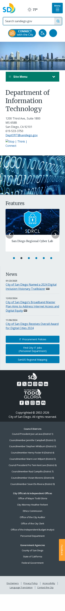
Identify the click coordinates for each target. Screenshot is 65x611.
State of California (32, 556)
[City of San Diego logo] (9, 8)
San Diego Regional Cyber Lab (32, 241)
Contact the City (45, 587)
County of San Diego (32, 550)
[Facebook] (19, 384)
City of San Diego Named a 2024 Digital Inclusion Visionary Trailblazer (31, 287)
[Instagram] (35, 384)
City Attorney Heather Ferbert (32, 504)
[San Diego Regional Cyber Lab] (32, 221)
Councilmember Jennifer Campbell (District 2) (32, 440)
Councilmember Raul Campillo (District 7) (32, 471)
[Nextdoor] (40, 384)
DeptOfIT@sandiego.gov (22, 135)
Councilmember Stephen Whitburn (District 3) (32, 446)
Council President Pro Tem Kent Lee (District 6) (33, 465)
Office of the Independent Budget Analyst (32, 529)
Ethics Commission (32, 510)
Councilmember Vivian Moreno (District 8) (32, 477)
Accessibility (48, 583)
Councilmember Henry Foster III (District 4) (32, 452)
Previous (10, 235)
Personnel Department (32, 535)
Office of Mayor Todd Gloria (32, 498)
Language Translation (21, 587)
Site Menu (20, 77)
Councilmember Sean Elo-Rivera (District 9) (32, 484)
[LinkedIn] (46, 384)
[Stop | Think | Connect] (19, 143)
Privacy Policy (30, 583)
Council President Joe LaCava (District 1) (32, 433)
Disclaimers (13, 583)
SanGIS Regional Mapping (32, 359)
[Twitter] (24, 384)
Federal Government (33, 562)
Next (55, 235)
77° (32, 10)
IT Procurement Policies (32, 339)
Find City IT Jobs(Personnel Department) (33, 349)
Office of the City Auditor (32, 517)
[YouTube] (30, 384)
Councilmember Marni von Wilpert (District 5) (33, 458)
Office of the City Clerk (32, 523)
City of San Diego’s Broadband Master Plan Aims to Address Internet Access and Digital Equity (32, 306)
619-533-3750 (14, 131)
